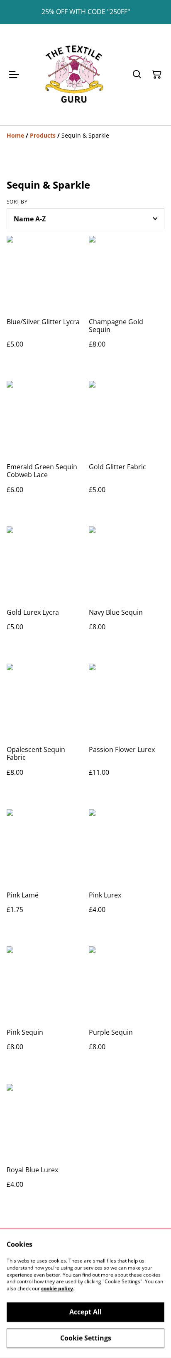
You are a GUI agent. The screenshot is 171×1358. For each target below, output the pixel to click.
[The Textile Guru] (73, 74)
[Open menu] (14, 74)
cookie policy (57, 1288)
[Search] (137, 74)
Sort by (17, 202)
